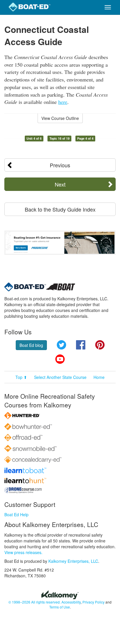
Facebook (80, 344)
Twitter (61, 344)
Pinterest (100, 344)
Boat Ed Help (16, 514)
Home (99, 377)
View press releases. (23, 552)
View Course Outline (60, 118)
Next (60, 184)
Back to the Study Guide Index (60, 209)
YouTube (60, 359)
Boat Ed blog (31, 345)
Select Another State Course (60, 377)
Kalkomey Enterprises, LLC (73, 561)
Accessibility (71, 601)
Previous (60, 165)
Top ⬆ (21, 377)
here (62, 101)
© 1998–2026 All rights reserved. (34, 601)
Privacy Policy (93, 601)
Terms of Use (59, 606)
